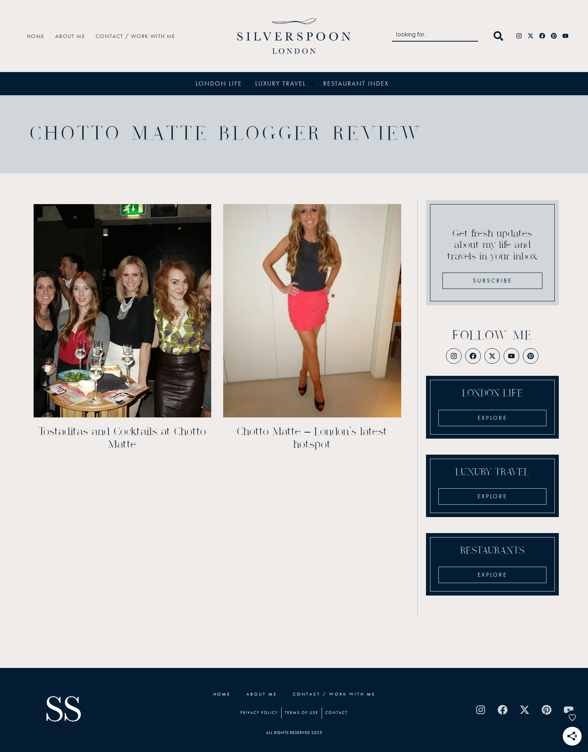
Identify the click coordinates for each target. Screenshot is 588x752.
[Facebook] (542, 36)
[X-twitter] (531, 36)
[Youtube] (565, 36)
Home (36, 36)
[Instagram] (519, 36)
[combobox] (435, 36)
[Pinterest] (554, 36)
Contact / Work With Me (136, 36)
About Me (70, 36)
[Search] (500, 36)
